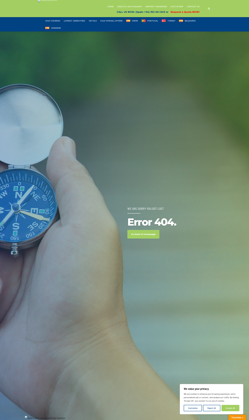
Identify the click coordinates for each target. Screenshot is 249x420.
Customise (193, 408)
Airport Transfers (156, 6)
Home (110, 6)
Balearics (190, 21)
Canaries (56, 28)
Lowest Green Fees (74, 21)
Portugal (152, 21)
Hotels (93, 21)
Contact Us (193, 6)
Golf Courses (52, 21)
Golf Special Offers (111, 21)
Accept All (230, 408)
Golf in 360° (177, 6)
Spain (135, 21)
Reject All (211, 408)
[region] (211, 399)
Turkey (171, 21)
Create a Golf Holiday (129, 6)
